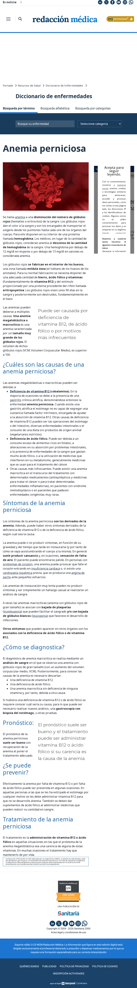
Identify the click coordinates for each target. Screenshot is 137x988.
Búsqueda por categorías (93, 108)
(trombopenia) (12, 611)
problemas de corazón (17, 564)
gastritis (15, 400)
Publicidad (49, 966)
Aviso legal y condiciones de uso (68, 932)
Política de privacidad (74, 966)
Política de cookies (105, 966)
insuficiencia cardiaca (45, 568)
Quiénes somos (29, 966)
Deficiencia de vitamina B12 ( (30, 391)
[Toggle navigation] (8, 19)
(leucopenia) (40, 616)
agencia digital (55, 983)
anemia (20, 217)
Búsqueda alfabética (55, 108)
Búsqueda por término (19, 108)
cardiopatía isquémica (17, 573)
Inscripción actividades (68, 973)
